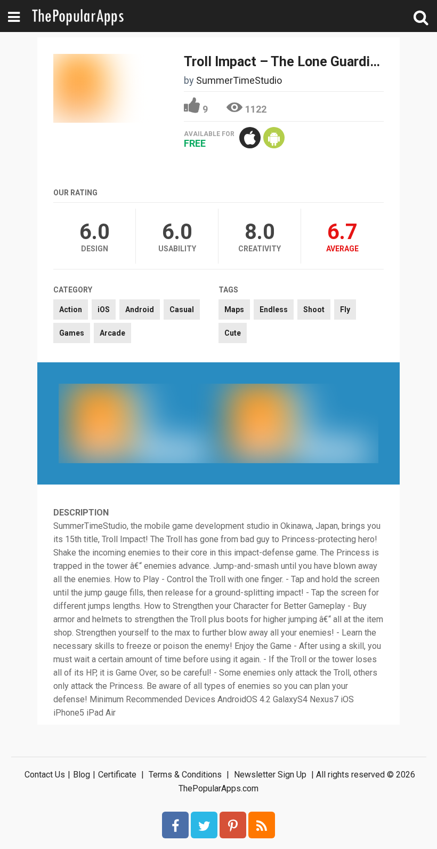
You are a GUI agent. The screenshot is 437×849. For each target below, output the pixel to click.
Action (70, 309)
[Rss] (261, 825)
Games (71, 333)
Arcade (112, 333)
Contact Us (45, 774)
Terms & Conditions (185, 774)
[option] (138, 423)
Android (139, 309)
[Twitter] (204, 825)
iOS (104, 309)
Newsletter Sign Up (270, 774)
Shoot (314, 309)
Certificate (117, 774)
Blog (81, 774)
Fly (345, 309)
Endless (274, 309)
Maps (234, 309)
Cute (232, 333)
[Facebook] (175, 825)
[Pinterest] (233, 825)
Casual (181, 309)
